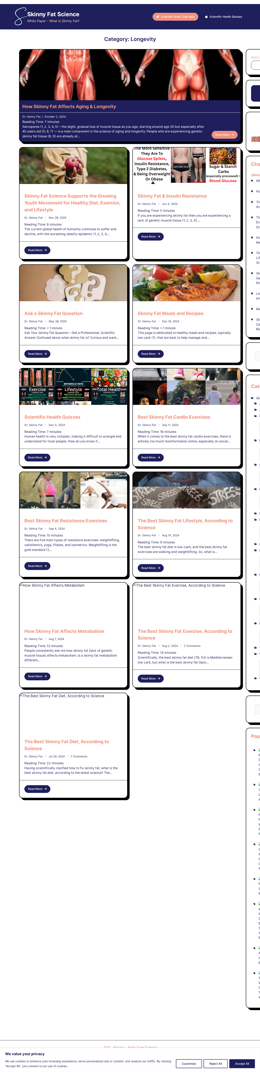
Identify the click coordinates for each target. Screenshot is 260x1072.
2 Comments (192, 645)
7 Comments (79, 756)
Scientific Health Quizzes (52, 417)
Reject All (215, 1063)
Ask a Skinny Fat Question (53, 313)
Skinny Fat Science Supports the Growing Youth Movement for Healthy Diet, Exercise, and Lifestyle (72, 202)
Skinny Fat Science (53, 14)
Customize (189, 1063)
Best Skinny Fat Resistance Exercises (65, 520)
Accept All (242, 1063)
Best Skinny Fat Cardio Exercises (174, 417)
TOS (107, 1047)
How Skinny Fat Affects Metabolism (64, 631)
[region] (130, 1060)
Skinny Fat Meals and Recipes (171, 313)
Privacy (119, 1047)
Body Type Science (142, 1047)
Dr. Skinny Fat (31, 116)
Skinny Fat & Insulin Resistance (172, 196)
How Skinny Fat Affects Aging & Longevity (69, 106)
